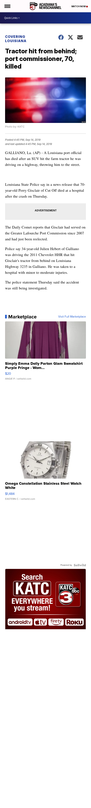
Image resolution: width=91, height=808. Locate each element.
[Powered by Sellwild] (80, 565)
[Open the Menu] (7, 6)
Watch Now (78, 6)
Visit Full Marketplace (72, 316)
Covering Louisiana (15, 38)
